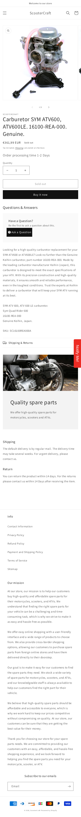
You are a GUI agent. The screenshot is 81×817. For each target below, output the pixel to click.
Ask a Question (21, 232)
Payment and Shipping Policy (25, 552)
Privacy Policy (16, 535)
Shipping (19, 148)
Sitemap (13, 569)
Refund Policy (16, 543)
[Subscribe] (69, 786)
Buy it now (40, 194)
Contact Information (20, 526)
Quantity (7, 163)
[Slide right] (49, 107)
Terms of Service (17, 560)
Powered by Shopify (49, 810)
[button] (5, 13)
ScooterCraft (35, 810)
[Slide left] (32, 107)
